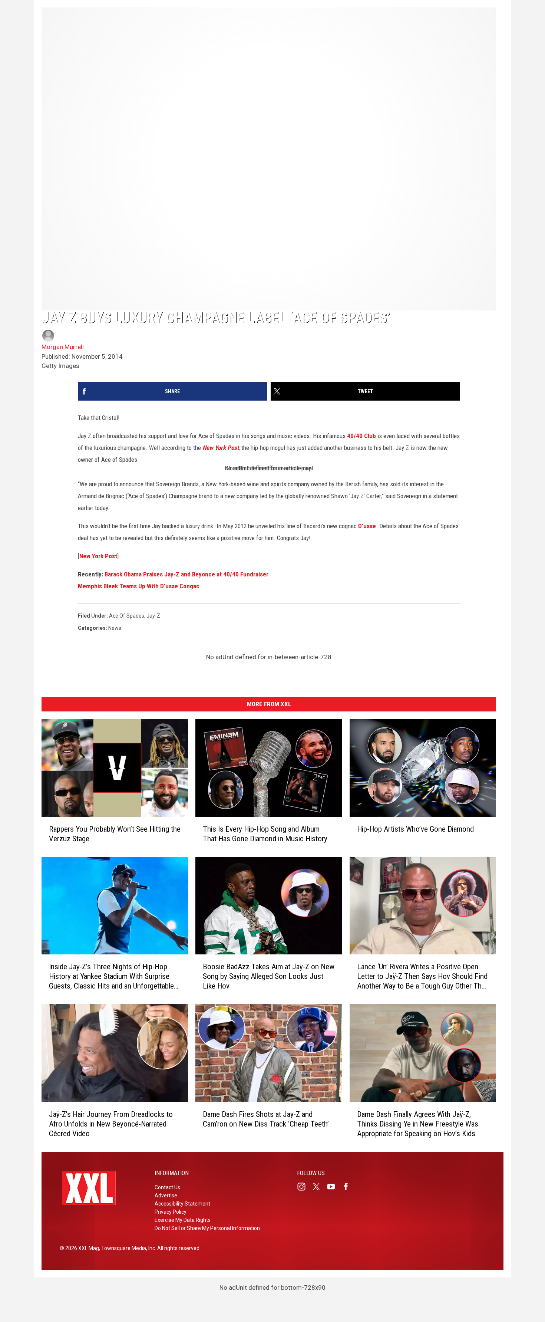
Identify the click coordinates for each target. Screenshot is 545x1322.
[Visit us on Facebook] (348, 1186)
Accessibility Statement (182, 1204)
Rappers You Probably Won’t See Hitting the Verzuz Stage (115, 833)
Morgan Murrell (63, 347)
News (114, 628)
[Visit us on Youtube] (334, 1186)
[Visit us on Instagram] (304, 1186)
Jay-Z (153, 616)
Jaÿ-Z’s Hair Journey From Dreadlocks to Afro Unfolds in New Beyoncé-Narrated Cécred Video (111, 1123)
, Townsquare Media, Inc (127, 1248)
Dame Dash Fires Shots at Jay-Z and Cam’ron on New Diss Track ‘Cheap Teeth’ (266, 1118)
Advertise (166, 1195)
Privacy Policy (170, 1212)
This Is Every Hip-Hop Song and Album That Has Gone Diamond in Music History (265, 833)
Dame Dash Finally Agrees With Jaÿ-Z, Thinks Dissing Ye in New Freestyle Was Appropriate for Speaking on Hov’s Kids (417, 1124)
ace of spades (126, 616)
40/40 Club (361, 436)
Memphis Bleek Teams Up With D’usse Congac (138, 586)
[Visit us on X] (319, 1186)
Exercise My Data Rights (183, 1220)
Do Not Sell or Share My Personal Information (207, 1228)
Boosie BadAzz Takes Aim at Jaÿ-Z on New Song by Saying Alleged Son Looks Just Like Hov (268, 976)
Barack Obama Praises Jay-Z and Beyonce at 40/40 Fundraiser (186, 574)
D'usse (367, 526)
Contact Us (167, 1187)
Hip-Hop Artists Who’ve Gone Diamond (415, 828)
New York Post (220, 447)
